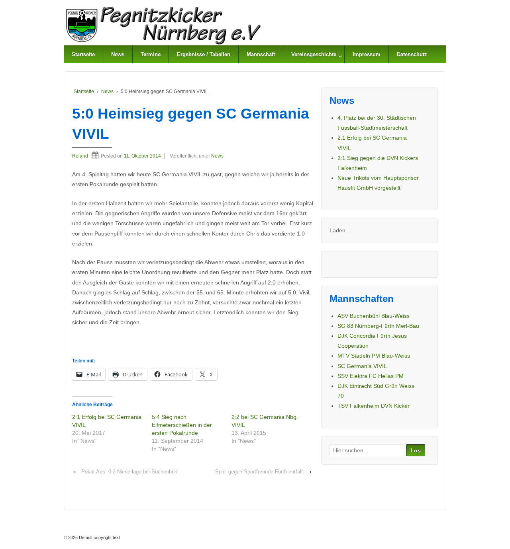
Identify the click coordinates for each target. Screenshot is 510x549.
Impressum (367, 54)
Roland (80, 156)
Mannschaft (261, 54)
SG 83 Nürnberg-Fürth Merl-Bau (378, 326)
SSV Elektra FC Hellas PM (370, 376)
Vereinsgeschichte (313, 54)
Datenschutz (412, 54)
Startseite (83, 54)
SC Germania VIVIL (362, 366)
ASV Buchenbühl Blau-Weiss (373, 316)
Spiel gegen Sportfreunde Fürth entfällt (259, 472)
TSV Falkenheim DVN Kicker (373, 406)
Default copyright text (99, 537)
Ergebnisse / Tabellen (203, 54)
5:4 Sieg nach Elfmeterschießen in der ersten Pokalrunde (182, 425)
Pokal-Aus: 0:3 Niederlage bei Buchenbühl (129, 472)
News (117, 54)
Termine (151, 54)
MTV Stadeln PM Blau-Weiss (373, 355)
